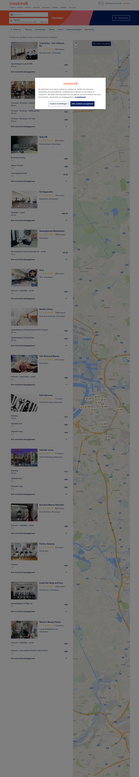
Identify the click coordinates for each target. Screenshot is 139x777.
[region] (70, 93)
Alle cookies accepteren (82, 104)
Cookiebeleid (80, 97)
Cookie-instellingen (58, 104)
